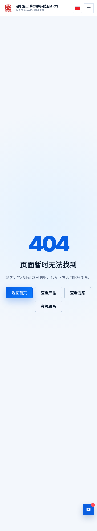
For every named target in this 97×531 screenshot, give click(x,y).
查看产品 (48, 292)
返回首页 (19, 292)
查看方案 (77, 292)
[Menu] (89, 8)
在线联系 (48, 306)
